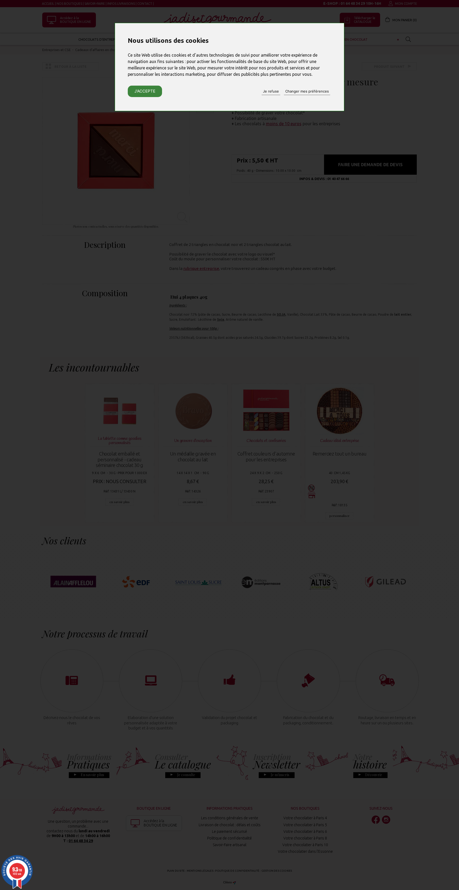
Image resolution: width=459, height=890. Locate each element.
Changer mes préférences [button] (307, 91)
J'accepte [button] (144, 91)
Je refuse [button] (271, 91)
